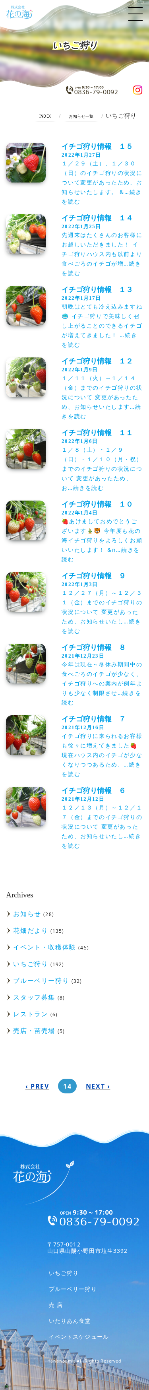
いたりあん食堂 (70, 1320)
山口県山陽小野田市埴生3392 (87, 1247)
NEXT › (98, 1086)
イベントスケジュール (79, 1336)
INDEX (45, 116)
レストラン (30, 1013)
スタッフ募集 (34, 997)
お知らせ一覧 (81, 116)
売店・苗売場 (34, 1030)
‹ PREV (37, 1086)
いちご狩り (30, 963)
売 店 (56, 1304)
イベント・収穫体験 (44, 947)
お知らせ (27, 913)
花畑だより (30, 930)
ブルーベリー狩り (41, 980)
